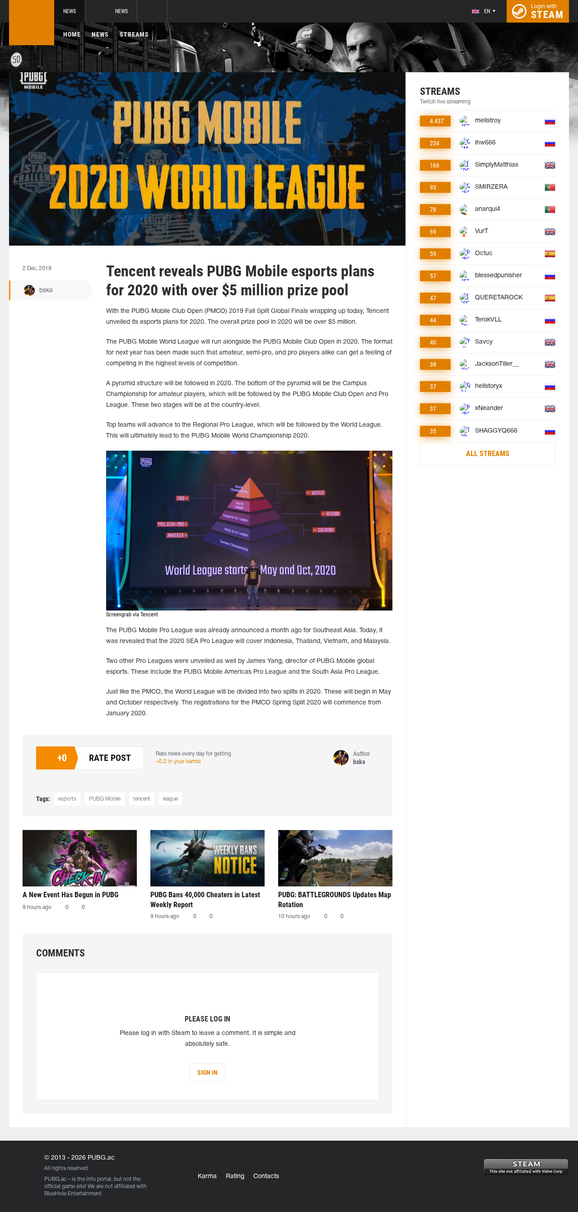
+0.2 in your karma (178, 761)
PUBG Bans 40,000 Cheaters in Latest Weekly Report (205, 899)
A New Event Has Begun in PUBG (70, 894)
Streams (134, 34)
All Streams (487, 453)
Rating (235, 1176)
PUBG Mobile (105, 799)
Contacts (266, 1176)
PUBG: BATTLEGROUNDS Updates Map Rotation (334, 899)
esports (67, 799)
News (69, 11)
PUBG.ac (55, 1179)
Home (72, 34)
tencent (141, 799)
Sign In (207, 1072)
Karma (207, 1176)
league (170, 799)
